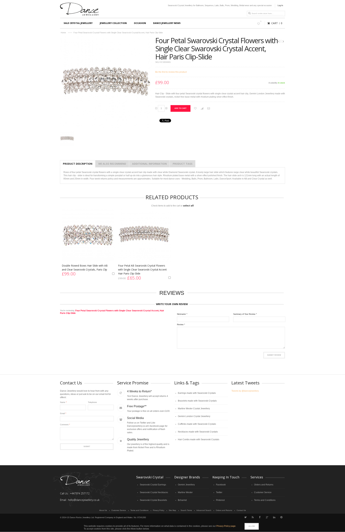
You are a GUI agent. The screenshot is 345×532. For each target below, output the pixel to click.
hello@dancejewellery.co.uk (84, 500)
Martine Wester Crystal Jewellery (194, 408)
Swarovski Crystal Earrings (153, 484)
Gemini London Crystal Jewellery (194, 416)
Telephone (92, 402)
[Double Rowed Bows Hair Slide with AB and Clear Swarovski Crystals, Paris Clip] (88, 235)
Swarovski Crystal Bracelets (153, 500)
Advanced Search (203, 510)
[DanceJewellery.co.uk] (79, 4)
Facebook (221, 484)
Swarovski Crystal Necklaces (154, 492)
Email (62, 413)
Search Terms (186, 510)
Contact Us (241, 510)
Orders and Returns (263, 484)
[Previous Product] (279, 41)
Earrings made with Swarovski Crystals (197, 393)
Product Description (77, 163)
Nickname (181, 314)
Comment (64, 424)
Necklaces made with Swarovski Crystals (198, 431)
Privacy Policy (158, 510)
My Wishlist (260, 21)
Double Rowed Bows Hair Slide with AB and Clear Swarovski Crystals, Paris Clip (85, 267)
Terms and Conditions (264, 500)
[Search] (249, 13)
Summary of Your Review (244, 314)
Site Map (172, 510)
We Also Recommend (112, 163)
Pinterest (220, 500)
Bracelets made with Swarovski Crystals (197, 401)
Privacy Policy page (226, 526)
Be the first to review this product (171, 72)
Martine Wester (185, 492)
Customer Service (263, 492)
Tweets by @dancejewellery (245, 391)
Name (62, 402)
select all (188, 205)
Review (180, 324)
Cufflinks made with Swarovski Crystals (197, 424)
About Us (103, 510)
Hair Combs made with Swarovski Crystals (198, 439)
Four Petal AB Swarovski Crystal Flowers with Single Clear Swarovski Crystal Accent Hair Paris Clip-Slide (142, 269)
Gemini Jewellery (186, 484)
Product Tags (182, 163)
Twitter (219, 492)
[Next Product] (283, 41)
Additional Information (149, 163)
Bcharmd (182, 500)
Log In (280, 5)
